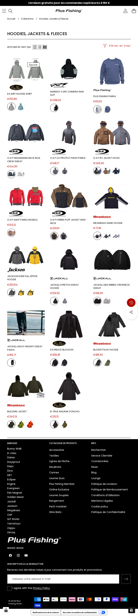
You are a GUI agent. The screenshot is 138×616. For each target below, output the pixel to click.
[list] (35, 47)
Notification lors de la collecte (46, 612)
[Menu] (4, 11)
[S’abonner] (126, 579)
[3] (44, 47)
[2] (40, 47)
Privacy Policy (41, 588)
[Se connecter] (125, 11)
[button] (134, 11)
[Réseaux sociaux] (131, 312)
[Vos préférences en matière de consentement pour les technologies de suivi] (6, 610)
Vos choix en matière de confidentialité (80, 612)
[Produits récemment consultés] (131, 302)
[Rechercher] (10, 11)
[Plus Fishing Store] (69, 11)
